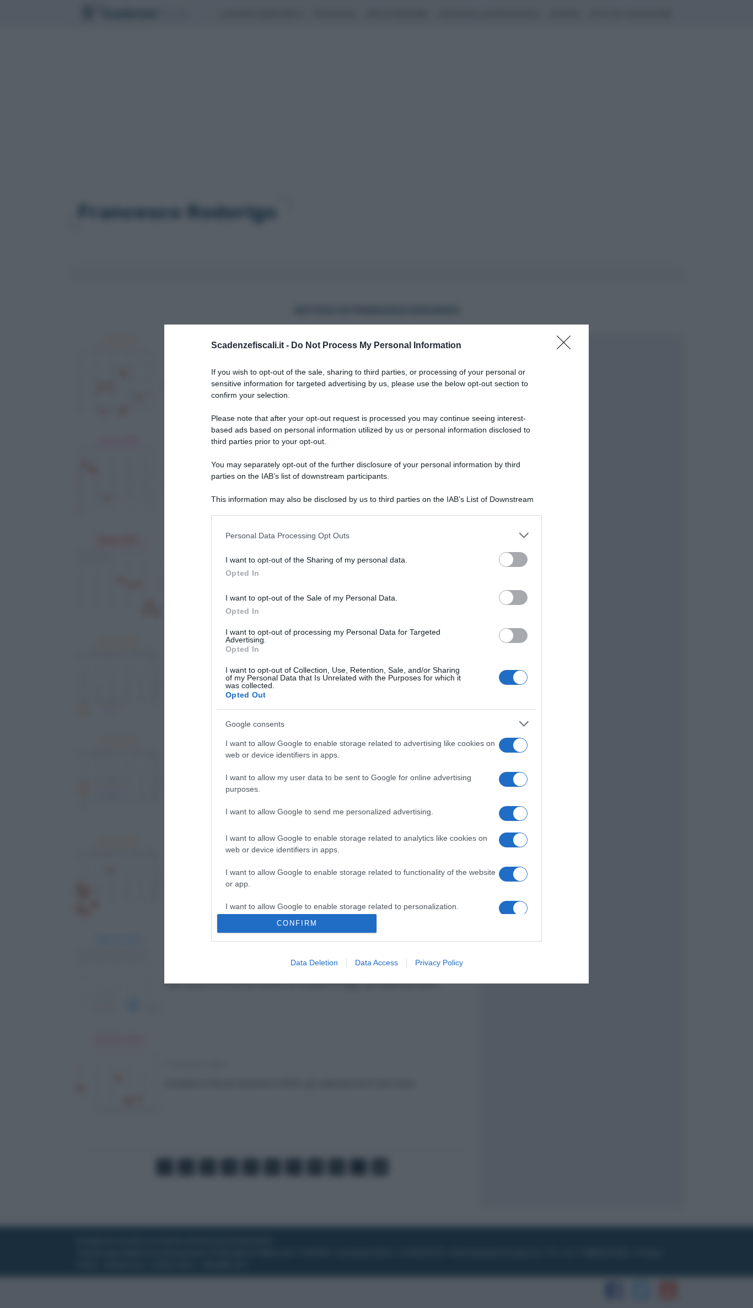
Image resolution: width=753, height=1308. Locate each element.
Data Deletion (314, 962)
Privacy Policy (439, 962)
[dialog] (376, 654)
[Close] (567, 346)
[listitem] (376, 535)
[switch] (513, 559)
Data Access (376, 962)
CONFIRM (297, 923)
